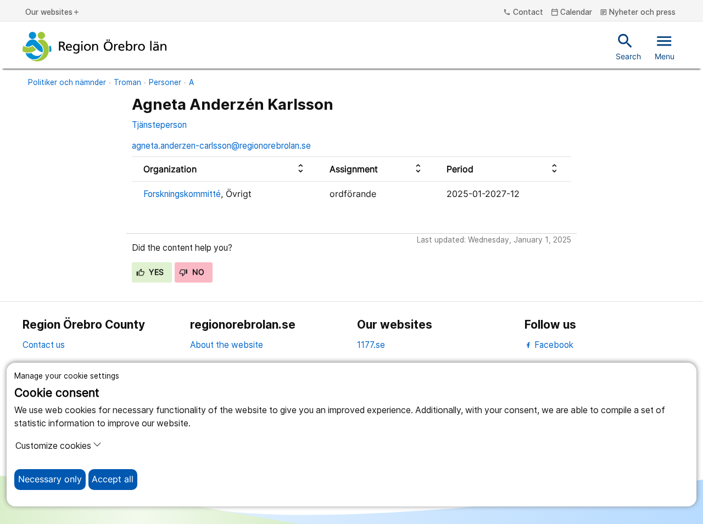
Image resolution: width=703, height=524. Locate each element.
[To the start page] (94, 46)
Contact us (44, 345)
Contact (523, 12)
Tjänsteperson (159, 125)
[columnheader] (225, 169)
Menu (664, 46)
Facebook (552, 345)
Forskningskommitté (182, 194)
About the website (226, 345)
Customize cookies (53, 446)
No (196, 272)
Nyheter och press (638, 12)
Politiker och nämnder (67, 82)
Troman (127, 82)
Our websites (52, 12)
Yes (155, 272)
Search (628, 46)
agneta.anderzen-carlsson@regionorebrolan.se (221, 145)
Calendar (572, 12)
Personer (165, 82)
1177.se (371, 345)
